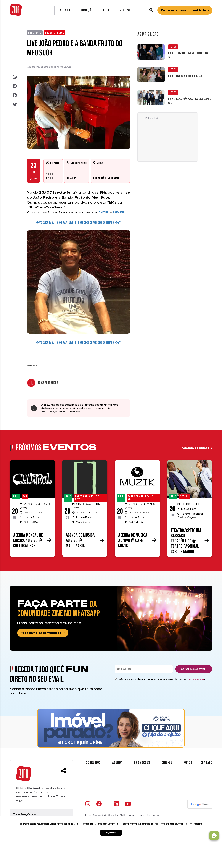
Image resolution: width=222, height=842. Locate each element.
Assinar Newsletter (192, 669)
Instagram (118, 212)
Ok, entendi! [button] (111, 832)
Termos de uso (195, 679)
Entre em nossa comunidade (183, 10)
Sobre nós (93, 762)
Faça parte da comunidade (41, 632)
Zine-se (125, 10)
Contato (206, 763)
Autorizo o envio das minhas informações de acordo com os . (161, 679)
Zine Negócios (24, 814)
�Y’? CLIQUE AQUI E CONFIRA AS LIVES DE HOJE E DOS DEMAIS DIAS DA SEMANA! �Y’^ (78, 223)
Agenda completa (196, 447)
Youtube (103, 212)
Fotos (107, 10)
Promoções (87, 10)
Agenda (65, 10)
